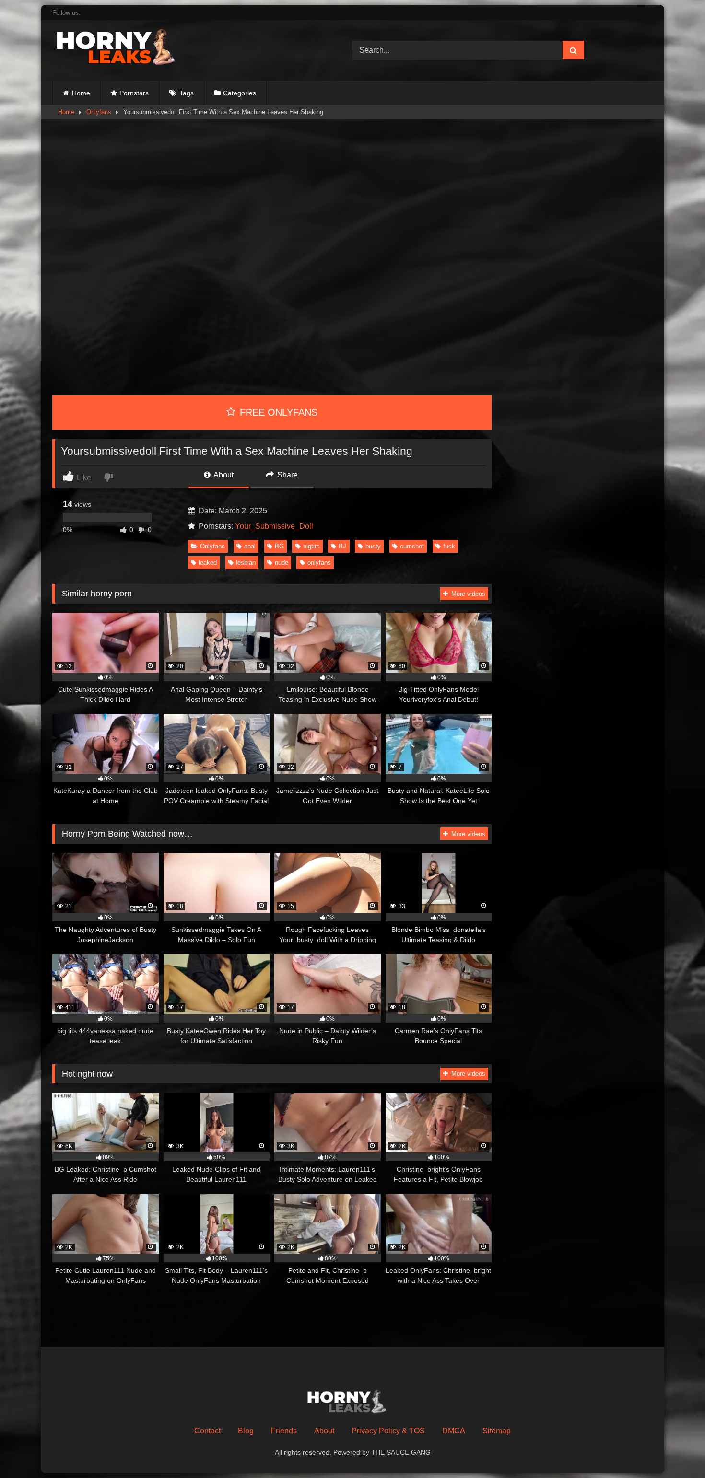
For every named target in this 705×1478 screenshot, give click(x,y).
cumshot (412, 546)
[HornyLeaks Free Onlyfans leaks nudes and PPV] (124, 49)
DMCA (453, 1431)
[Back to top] (675, 1449)
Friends (284, 1431)
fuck (449, 546)
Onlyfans (98, 112)
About (223, 475)
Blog (246, 1431)
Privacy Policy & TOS (388, 1431)
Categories (239, 93)
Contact (207, 1431)
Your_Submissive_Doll (274, 526)
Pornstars (134, 93)
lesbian (246, 562)
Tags (186, 93)
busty (373, 546)
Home (81, 93)
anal (250, 546)
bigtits (311, 546)
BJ (342, 546)
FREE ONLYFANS (277, 412)
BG (279, 546)
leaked (208, 562)
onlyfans (319, 562)
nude (281, 562)
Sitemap (496, 1431)
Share (286, 475)
